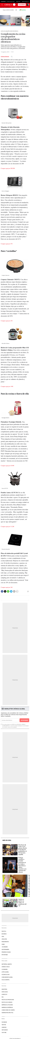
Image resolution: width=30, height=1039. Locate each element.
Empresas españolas (7, 1007)
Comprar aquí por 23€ (6, 321)
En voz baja (5, 954)
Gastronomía (5, 949)
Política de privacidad (8, 999)
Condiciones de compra (8, 1010)
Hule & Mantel (6, 979)
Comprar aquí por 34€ (6, 587)
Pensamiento (5, 941)
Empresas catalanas (7, 1005)
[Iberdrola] (22, 10)
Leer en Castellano (5, 7)
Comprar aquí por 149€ (7, 386)
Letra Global (5, 972)
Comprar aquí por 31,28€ (7, 526)
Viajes (3, 944)
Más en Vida (6, 840)
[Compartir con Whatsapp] (8, 591)
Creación (4, 939)
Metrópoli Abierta (7, 964)
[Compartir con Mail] (14, 591)
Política (4, 931)
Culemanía (5, 969)
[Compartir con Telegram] (11, 591)
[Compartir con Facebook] (2, 591)
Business (4, 934)
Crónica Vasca (6, 966)
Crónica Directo (5, 56)
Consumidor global (7, 977)
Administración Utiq (7, 1012)
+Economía (5, 947)
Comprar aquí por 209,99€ (8, 168)
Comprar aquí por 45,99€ (7, 465)
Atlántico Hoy (6, 974)
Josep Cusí (18, 1)
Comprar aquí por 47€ (6, 244)
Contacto (4, 994)
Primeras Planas (6, 952)
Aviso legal (5, 992)
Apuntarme (24, 720)
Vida (3, 936)
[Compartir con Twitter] (5, 591)
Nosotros (4, 989)
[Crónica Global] (8, 5)
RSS (3, 997)
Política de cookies (7, 1002)
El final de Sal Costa (10, 1)
